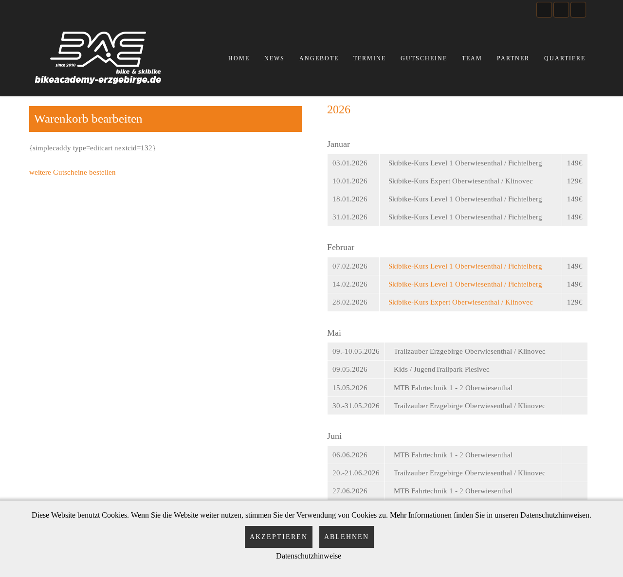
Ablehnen (346, 537)
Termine (369, 58)
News (274, 58)
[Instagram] (578, 9)
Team (472, 58)
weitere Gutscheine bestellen (72, 172)
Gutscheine (424, 58)
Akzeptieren (279, 537)
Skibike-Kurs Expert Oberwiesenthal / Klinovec (460, 302)
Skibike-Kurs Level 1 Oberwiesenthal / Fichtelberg (465, 266)
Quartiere (565, 58)
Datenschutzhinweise (308, 556)
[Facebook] (544, 9)
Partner (513, 58)
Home (239, 58)
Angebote (319, 58)
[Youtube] (561, 9)
